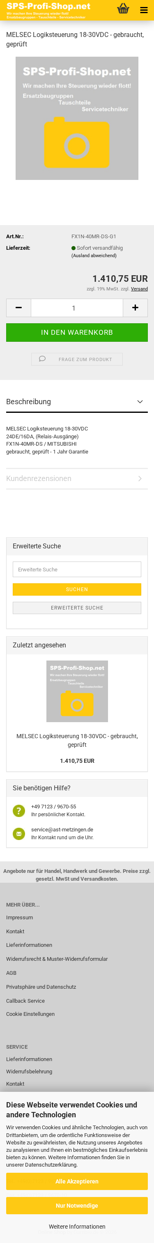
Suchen (77, 589)
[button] (18, 308)
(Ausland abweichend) (94, 255)
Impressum (19, 917)
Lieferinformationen (29, 945)
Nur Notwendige (77, 1205)
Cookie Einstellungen (30, 1014)
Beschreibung (28, 401)
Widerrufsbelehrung (29, 1071)
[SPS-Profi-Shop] (47, 10)
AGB (11, 973)
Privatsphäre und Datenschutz (41, 987)
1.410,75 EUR (77, 760)
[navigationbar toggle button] (143, 10)
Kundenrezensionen (38, 478)
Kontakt (15, 931)
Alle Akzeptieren (77, 1181)
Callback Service (25, 1001)
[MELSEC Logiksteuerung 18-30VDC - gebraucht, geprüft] (77, 118)
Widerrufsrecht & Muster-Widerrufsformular (57, 959)
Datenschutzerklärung (50, 1165)
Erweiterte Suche (77, 608)
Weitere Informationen (77, 1226)
